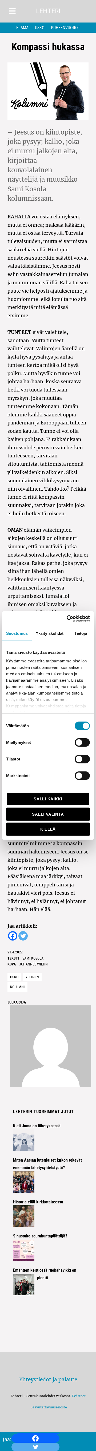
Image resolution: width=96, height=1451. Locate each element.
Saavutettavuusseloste (48, 1407)
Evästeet (79, 1396)
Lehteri (48, 11)
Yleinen (32, 976)
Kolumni (17, 986)
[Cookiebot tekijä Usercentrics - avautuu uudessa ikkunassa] (68, 618)
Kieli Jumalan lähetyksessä (37, 1126)
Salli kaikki (48, 799)
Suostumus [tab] (17, 633)
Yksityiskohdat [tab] (49, 633)
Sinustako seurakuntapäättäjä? (40, 1236)
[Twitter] (23, 936)
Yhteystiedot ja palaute (48, 1379)
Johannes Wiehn (33, 964)
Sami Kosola (32, 958)
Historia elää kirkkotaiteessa (38, 1202)
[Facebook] (35, 1438)
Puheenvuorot (65, 28)
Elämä (22, 28)
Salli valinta (48, 814)
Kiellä (48, 829)
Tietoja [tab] (80, 633)
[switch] (82, 742)
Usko (40, 28)
